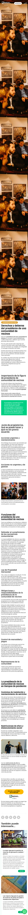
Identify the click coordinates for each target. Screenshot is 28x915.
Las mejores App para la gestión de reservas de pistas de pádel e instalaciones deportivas (13, 897)
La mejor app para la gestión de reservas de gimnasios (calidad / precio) (13, 852)
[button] (9, 322)
